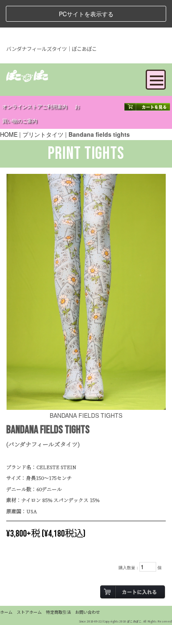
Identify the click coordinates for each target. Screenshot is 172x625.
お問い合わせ (87, 612)
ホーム (6, 612)
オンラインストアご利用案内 (34, 107)
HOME (9, 134)
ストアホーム (29, 612)
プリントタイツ (43, 134)
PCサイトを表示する (86, 14)
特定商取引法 (58, 612)
